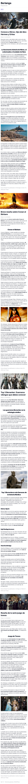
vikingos (18, 588)
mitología (18, 187)
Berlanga (6, 3)
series (17, 775)
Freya (7, 189)
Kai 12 (2, 782)
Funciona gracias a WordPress (12, 782)
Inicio (2, 9)
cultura (17, 368)
